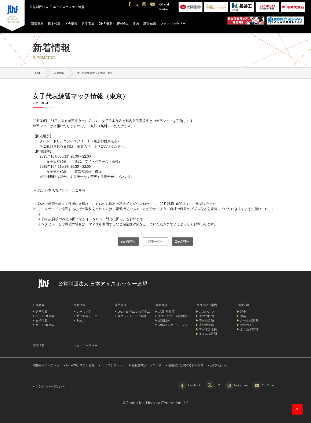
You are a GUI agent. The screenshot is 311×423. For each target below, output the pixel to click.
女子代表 (41, 320)
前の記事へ (128, 241)
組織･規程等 (166, 311)
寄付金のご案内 (128, 23)
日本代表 (54, 23)
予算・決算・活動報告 (173, 316)
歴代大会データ (86, 316)
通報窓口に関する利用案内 (186, 365)
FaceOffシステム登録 (80, 365)
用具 (243, 316)
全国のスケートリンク (173, 325)
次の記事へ (182, 241)
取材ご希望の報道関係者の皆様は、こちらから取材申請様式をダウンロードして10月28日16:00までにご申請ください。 (129, 204)
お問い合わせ (219, 365)
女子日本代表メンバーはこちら (61, 190)
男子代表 (41, 311)
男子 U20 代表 (45, 316)
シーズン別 (83, 311)
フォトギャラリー (173, 23)
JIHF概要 (162, 305)
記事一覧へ (155, 241)
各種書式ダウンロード (146, 365)
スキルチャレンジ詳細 (132, 316)
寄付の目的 (206, 316)
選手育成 (88, 23)
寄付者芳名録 (208, 329)
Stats (79, 320)
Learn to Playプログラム (133, 311)
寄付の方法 (206, 320)
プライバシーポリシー (50, 386)
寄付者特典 (206, 325)
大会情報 (71, 23)
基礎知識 (149, 23)
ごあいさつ (206, 311)
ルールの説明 (249, 320)
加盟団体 (164, 320)
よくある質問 (208, 333)
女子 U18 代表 (45, 325)
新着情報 (37, 23)
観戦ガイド (247, 325)
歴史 (243, 311)
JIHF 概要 (106, 23)
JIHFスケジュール (113, 365)
